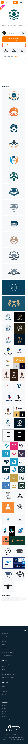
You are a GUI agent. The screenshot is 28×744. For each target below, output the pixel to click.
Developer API (5, 737)
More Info (6, 59)
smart (16, 689)
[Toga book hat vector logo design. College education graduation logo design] (8, 362)
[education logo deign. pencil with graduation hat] (13, 607)
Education (4, 735)
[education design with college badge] (13, 95)
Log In (20, 2)
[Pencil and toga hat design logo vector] (13, 456)
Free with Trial (14, 39)
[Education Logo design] (8, 629)
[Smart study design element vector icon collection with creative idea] (13, 470)
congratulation (7, 689)
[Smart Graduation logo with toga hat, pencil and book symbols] (8, 528)
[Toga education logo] (8, 665)
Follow (23, 33)
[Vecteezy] (2, 2)
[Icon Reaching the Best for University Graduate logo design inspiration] (8, 617)
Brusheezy (5, 724)
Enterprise (5, 732)
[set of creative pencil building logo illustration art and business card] (13, 386)
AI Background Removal (8, 743)
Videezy (4, 729)
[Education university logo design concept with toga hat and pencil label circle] (7, 598)
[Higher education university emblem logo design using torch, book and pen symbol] (13, 338)
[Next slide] (22, 689)
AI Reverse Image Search (8, 740)
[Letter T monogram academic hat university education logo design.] (8, 587)
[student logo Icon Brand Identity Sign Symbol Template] (8, 540)
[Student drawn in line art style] (8, 516)
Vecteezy (4, 727)
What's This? (16, 56)
